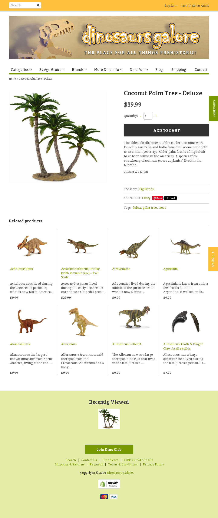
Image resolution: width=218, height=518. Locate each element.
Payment (96, 464)
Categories (20, 69)
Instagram (156, 6)
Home (12, 78)
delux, (137, 207)
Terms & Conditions (123, 464)
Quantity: (131, 116)
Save (159, 198)
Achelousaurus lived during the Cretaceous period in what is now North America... (31, 288)
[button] (213, 259)
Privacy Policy (153, 464)
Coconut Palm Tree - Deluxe (35, 78)
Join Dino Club (109, 449)
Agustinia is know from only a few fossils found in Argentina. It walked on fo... (185, 288)
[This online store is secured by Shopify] (109, 487)
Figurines (146, 189)
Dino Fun (137, 69)
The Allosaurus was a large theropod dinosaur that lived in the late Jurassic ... (133, 359)
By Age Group (50, 69)
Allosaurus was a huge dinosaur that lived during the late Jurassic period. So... (184, 359)
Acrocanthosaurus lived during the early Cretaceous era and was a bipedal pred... (82, 288)
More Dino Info (106, 69)
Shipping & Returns (70, 464)
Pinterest (149, 6)
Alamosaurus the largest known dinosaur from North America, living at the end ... (31, 359)
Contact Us (89, 460)
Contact (201, 69)
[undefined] (58, 137)
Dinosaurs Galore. (120, 472)
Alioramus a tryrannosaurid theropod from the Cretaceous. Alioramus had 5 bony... (82, 361)
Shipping (178, 69)
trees (162, 207)
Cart (195, 5)
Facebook (135, 6)
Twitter (142, 6)
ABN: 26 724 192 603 (138, 460)
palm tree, (150, 207)
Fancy (146, 198)
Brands (77, 69)
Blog (159, 69)
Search (16, 5)
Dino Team (110, 460)
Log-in (169, 5)
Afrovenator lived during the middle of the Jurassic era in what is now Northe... (133, 288)
